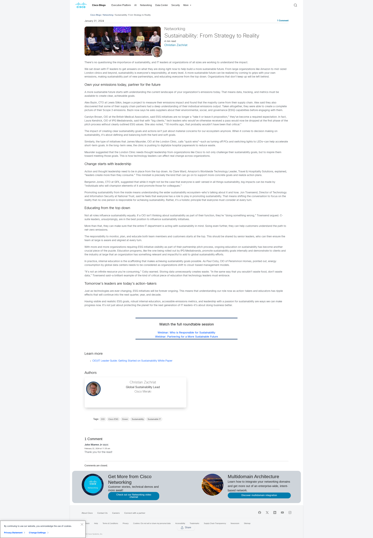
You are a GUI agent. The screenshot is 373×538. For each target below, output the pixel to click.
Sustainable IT (154, 419)
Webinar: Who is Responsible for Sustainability (186, 333)
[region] (43, 529)
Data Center (161, 5)
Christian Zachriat (175, 45)
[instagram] (289, 512)
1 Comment (282, 21)
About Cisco (87, 513)
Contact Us (102, 513)
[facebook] (259, 512)
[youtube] (282, 512)
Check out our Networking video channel (133, 496)
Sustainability (138, 419)
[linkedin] (274, 512)
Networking (146, 5)
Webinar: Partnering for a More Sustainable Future (186, 337)
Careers (116, 513)
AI (135, 5)
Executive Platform (121, 5)
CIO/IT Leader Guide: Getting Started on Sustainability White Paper (132, 361)
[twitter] (267, 512)
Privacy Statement (13, 532)
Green (125, 419)
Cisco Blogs (99, 5)
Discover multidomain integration (259, 495)
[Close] (81, 524)
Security (175, 5)
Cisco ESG (113, 419)
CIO (103, 419)
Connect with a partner (134, 513)
